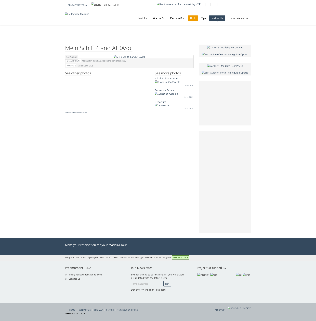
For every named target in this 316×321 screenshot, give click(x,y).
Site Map (98, 310)
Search (110, 310)
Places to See (177, 18)
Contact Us (74, 278)
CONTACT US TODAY (77, 5)
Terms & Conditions (127, 310)
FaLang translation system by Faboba (76, 112)
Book (193, 18)
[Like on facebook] (202, 4)
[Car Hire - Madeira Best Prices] (225, 47)
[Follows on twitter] (214, 4)
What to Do (158, 18)
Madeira (142, 18)
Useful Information (238, 18)
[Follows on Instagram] (221, 4)
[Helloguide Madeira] (77, 14)
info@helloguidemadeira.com (85, 274)
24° (199, 4)
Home (72, 310)
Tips (203, 18)
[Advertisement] (225, 181)
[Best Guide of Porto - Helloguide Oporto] (225, 54)
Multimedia (217, 18)
